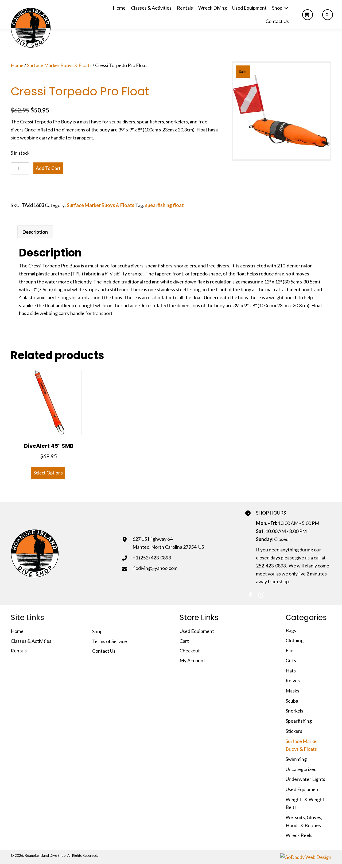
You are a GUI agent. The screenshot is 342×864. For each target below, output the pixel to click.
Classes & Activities (31, 641)
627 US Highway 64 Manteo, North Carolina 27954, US (168, 543)
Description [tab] (35, 232)
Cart (184, 641)
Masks (292, 691)
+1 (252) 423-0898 (152, 558)
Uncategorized (301, 769)
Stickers (294, 731)
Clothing (295, 640)
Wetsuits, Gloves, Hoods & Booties (304, 821)
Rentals (19, 650)
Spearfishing (299, 721)
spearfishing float (164, 205)
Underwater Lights (305, 779)
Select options (48, 473)
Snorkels (294, 711)
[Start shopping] (307, 14)
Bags (291, 630)
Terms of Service (109, 641)
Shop (97, 631)
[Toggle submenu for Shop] (286, 8)
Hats (291, 671)
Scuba (292, 701)
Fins (290, 650)
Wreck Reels (299, 835)
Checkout (190, 650)
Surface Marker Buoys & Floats (59, 65)
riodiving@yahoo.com (155, 568)
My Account (192, 660)
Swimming (296, 759)
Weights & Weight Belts (305, 803)
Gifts (291, 660)
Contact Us (103, 651)
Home (17, 65)
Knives (293, 680)
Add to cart (48, 168)
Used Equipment (197, 631)
